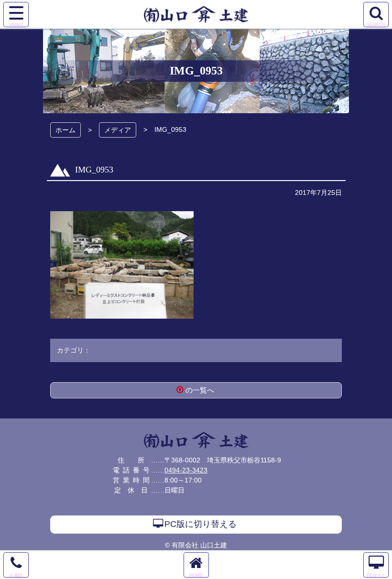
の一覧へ (199, 390)
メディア (117, 130)
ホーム (65, 130)
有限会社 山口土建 (196, 440)
